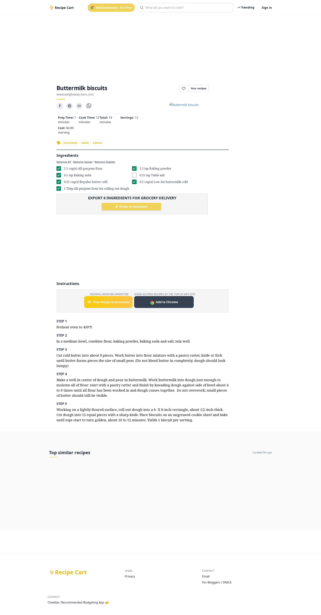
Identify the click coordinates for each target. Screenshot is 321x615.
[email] (79, 106)
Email (206, 576)
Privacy (130, 576)
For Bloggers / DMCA (216, 582)
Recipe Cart (71, 572)
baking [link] (97, 143)
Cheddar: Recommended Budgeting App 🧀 (78, 602)
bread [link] (85, 143)
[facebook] (59, 106)
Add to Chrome (167, 302)
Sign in (267, 8)
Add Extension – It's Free (114, 8)
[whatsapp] (88, 106)
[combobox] (185, 7)
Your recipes (198, 88)
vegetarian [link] (70, 143)
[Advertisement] (159, 47)
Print (220, 88)
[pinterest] (69, 106)
